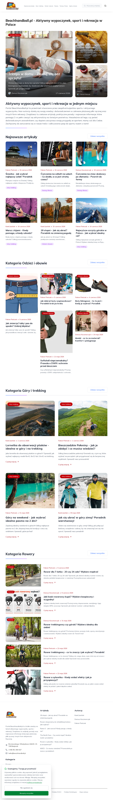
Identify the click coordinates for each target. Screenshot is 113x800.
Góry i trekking (39, 6)
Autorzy (78, 710)
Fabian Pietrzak (11, 170)
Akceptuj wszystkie (26, 793)
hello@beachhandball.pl (17, 753)
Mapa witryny (84, 792)
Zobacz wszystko (97, 136)
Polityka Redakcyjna (70, 792)
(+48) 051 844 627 (15, 750)
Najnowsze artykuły (29, 6)
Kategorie (10, 759)
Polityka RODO (56, 792)
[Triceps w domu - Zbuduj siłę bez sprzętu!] (39, 64)
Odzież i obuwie (49, 6)
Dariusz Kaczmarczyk (83, 170)
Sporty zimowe (73, 6)
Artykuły (44, 710)
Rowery (56, 6)
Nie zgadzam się (26, 788)
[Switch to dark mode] (105, 6)
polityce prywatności (34, 782)
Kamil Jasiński (10, 226)
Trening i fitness (64, 6)
